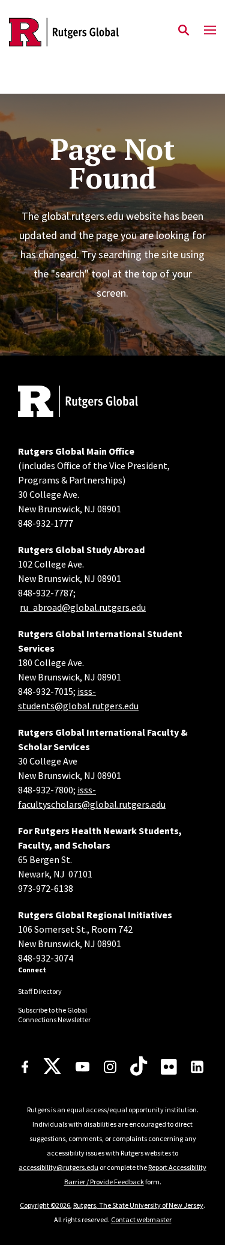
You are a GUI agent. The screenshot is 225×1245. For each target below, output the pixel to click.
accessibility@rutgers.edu (58, 1167)
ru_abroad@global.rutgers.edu (83, 607)
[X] (52, 1066)
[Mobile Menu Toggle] (210, 30)
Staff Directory (40, 991)
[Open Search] (183, 30)
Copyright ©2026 (45, 1205)
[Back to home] (99, 403)
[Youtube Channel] (82, 1066)
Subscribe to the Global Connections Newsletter (54, 1014)
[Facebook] (25, 1067)
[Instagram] (110, 1067)
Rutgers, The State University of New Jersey (138, 1205)
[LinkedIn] (197, 1067)
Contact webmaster (141, 1219)
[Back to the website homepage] (64, 32)
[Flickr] (169, 1067)
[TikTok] (138, 1066)
